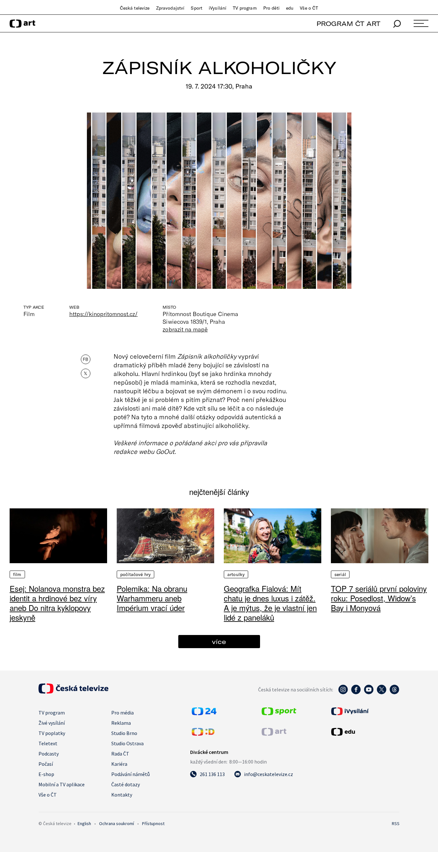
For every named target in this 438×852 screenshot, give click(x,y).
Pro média (122, 712)
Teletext (47, 743)
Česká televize (135, 8)
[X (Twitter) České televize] (381, 692)
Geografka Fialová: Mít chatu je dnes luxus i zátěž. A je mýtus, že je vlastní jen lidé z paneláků (270, 603)
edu (289, 8)
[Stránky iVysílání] (364, 711)
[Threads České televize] (394, 692)
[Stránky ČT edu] (364, 732)
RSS (396, 823)
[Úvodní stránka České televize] (73, 692)
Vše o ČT (309, 8)
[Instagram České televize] (343, 692)
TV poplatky (51, 733)
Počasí (45, 764)
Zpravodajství (170, 8)
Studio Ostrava (127, 743)
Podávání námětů (130, 774)
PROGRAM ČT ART (348, 24)
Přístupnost (153, 823)
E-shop (46, 774)
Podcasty (48, 753)
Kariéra (119, 764)
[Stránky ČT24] (204, 713)
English (84, 823)
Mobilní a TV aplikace (61, 784)
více (219, 642)
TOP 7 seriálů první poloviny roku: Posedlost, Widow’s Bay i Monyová (379, 598)
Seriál (340, 574)
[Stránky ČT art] (274, 734)
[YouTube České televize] (369, 692)
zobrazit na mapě (185, 329)
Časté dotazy (125, 784)
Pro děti (271, 8)
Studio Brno (124, 733)
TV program (245, 8)
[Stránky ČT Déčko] (203, 734)
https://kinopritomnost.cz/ (103, 313)
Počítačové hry (135, 574)
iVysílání (217, 8)
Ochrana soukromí (116, 823)
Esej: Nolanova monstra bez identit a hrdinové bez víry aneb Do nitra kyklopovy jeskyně (57, 603)
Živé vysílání (51, 723)
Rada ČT (120, 753)
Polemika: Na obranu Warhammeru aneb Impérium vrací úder (152, 598)
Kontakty (121, 794)
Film (17, 574)
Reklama (121, 723)
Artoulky (236, 574)
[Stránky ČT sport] (279, 713)
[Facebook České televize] (356, 692)
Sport (196, 8)
